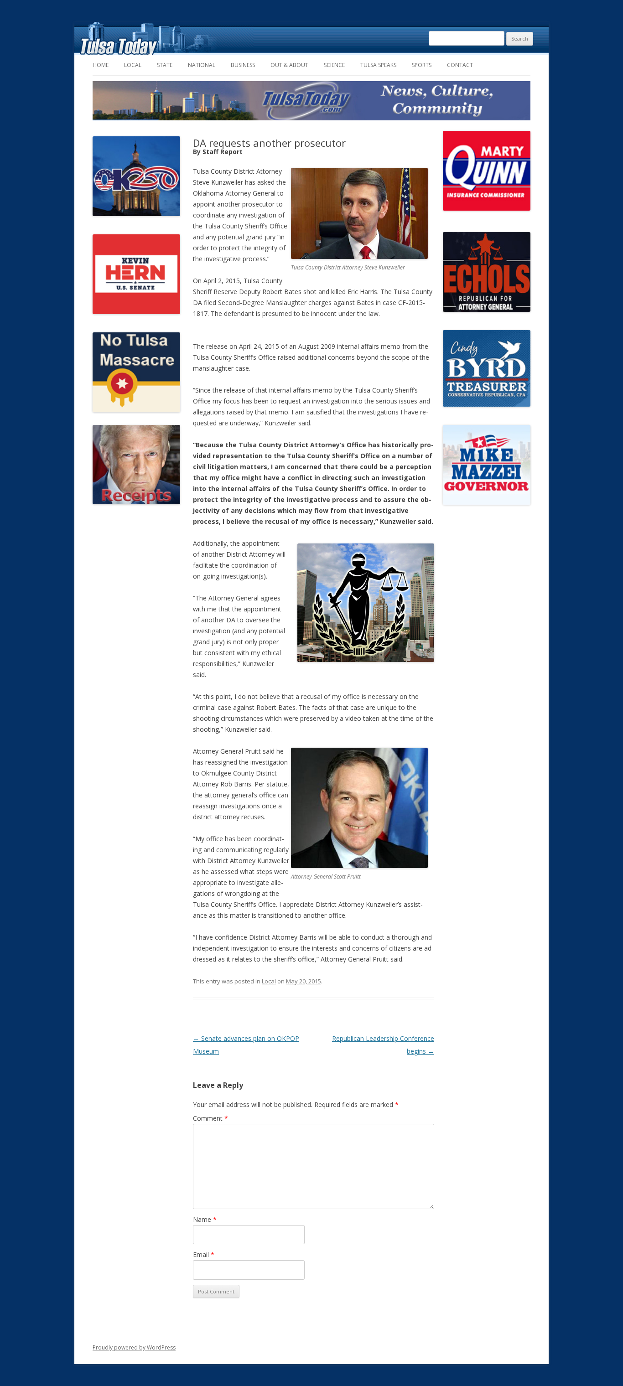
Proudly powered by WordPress (134, 1347)
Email (203, 1254)
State (164, 65)
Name (205, 1219)
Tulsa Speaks (378, 65)
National (201, 65)
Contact (460, 65)
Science (334, 65)
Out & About (289, 65)
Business (243, 65)
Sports (421, 65)
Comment (210, 1118)
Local (132, 65)
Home (101, 65)
